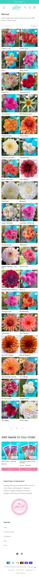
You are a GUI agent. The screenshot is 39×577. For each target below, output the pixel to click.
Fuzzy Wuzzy (6, 244)
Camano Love (7, 311)
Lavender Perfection (27, 223)
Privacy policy (11, 570)
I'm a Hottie (6, 114)
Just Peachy (24, 333)
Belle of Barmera (8, 179)
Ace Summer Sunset (9, 376)
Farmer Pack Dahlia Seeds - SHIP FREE (28, 462)
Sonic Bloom (24, 179)
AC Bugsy (5, 420)
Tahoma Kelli (24, 157)
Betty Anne (24, 70)
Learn (5, 545)
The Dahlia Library (9, 532)
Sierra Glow (24, 135)
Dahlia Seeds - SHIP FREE (9, 461)
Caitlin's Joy (6, 48)
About (5, 527)
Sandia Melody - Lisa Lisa (9, 267)
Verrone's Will (25, 92)
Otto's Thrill (24, 266)
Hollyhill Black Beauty (9, 289)
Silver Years (24, 420)
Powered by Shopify (21, 567)
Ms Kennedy (24, 311)
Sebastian (23, 244)
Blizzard (23, 201)
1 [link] (11, 428)
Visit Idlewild (7, 536)
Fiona (3, 70)
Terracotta (5, 333)
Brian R (22, 289)
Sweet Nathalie (7, 223)
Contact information (20, 573)
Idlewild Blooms (13, 567)
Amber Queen (7, 135)
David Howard (25, 355)
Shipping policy (29, 570)
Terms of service (20, 570)
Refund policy (31, 567)
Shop (5, 541)
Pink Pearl (5, 201)
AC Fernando (6, 398)
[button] (4, 7)
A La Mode (24, 376)
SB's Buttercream (26, 114)
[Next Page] (27, 428)
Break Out (5, 92)
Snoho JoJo (24, 48)
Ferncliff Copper (8, 355)
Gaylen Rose (24, 398)
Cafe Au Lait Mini (8, 157)
